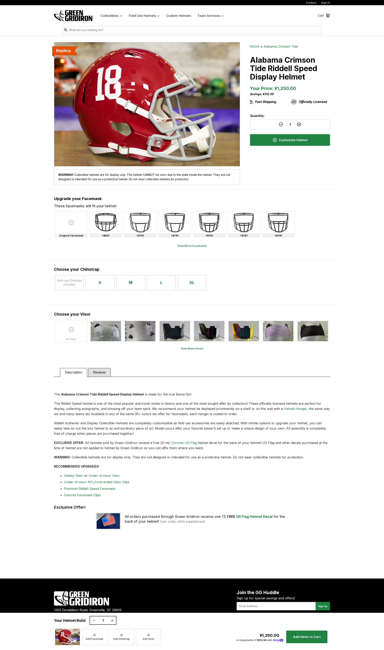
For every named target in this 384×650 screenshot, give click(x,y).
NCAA (255, 46)
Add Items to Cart (307, 637)
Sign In (325, 2)
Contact (311, 2)
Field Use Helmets (142, 16)
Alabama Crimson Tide (280, 46)
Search (318, 31)
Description (73, 372)
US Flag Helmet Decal (254, 517)
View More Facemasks (192, 245)
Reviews (99, 372)
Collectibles (110, 16)
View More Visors (192, 348)
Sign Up (322, 606)
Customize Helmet (293, 140)
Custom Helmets (178, 16)
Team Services (208, 16)
